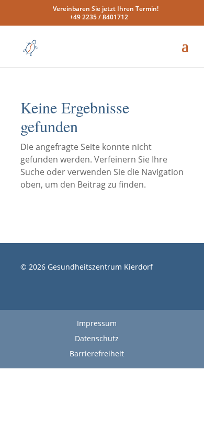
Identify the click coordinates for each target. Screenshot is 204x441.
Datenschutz (97, 338)
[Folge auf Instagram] (107, 297)
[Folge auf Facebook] (86, 297)
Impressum (97, 323)
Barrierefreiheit (97, 353)
